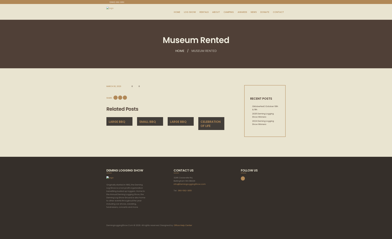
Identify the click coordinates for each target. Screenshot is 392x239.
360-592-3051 (185, 190)
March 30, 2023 (113, 86)
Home (179, 50)
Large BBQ (117, 122)
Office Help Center (183, 225)
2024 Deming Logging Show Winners (263, 123)
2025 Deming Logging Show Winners (263, 115)
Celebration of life (211, 124)
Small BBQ (147, 122)
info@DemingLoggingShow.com (190, 184)
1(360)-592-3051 (116, 2)
